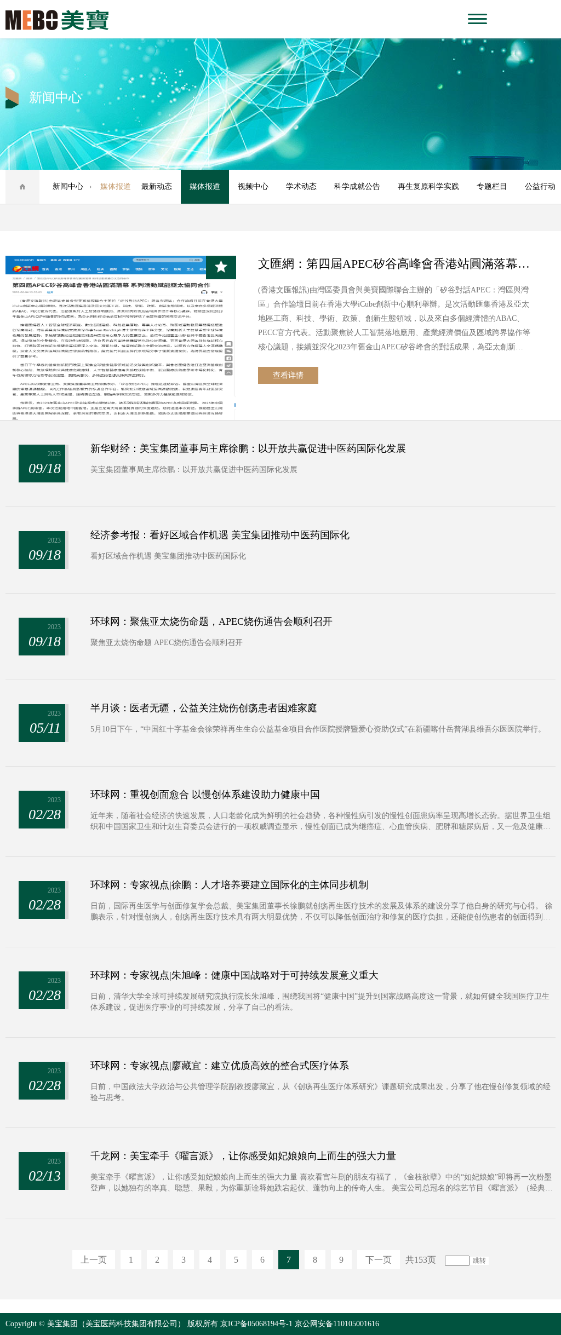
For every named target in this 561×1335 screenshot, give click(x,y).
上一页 (94, 1259)
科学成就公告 (357, 186)
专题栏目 (492, 186)
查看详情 (288, 375)
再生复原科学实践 (428, 186)
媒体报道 (205, 186)
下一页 (378, 1259)
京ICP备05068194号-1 (256, 1324)
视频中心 (253, 186)
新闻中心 (68, 186)
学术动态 (301, 186)
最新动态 (156, 186)
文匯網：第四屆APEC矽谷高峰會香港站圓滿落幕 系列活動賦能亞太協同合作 (394, 264)
